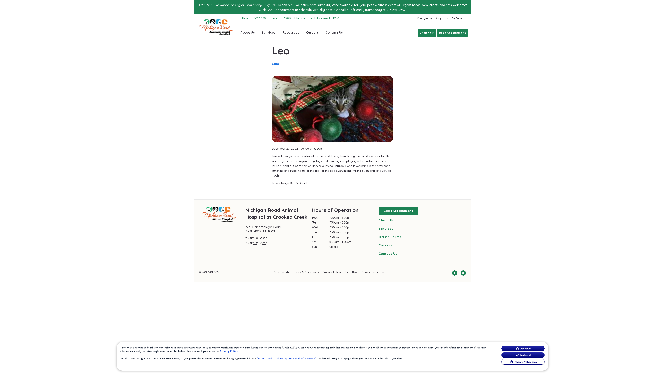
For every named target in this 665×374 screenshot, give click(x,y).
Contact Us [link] (334, 32)
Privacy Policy (229, 351)
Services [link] (268, 32)
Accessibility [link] (282, 272)
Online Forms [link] (390, 237)
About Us (248, 32)
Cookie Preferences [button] (374, 272)
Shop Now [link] (441, 18)
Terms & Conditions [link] (306, 272)
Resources (290, 32)
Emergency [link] (424, 18)
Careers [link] (312, 32)
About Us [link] (386, 220)
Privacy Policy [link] (332, 272)
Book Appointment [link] (452, 32)
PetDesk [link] (457, 18)
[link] (216, 27)
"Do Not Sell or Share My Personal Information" (286, 358)
